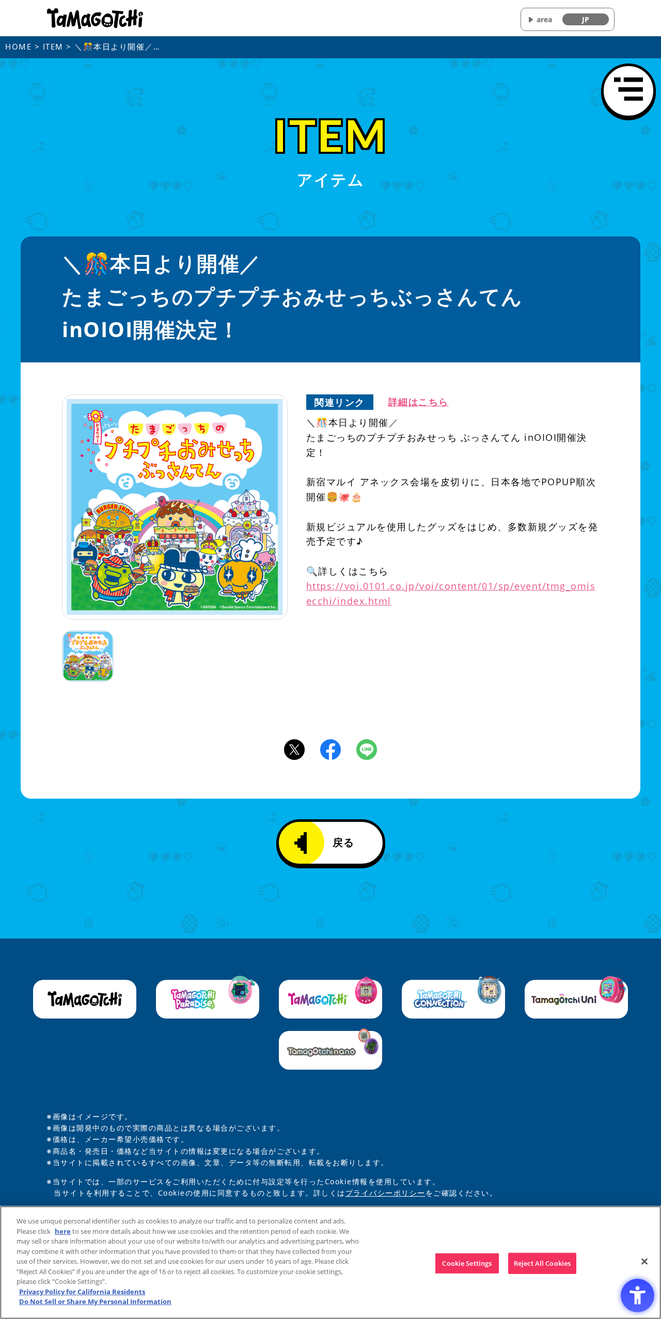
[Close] (644, 1261)
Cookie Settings (467, 1262)
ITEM (53, 46)
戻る (344, 842)
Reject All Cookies (542, 1262)
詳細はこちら (418, 401)
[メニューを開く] (628, 90)
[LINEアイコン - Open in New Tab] (366, 748)
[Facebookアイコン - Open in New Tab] (330, 748)
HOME (18, 46)
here (63, 1231)
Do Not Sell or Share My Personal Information (95, 1301)
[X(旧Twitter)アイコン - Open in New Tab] (294, 748)
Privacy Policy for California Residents (82, 1291)
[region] (330, 1262)
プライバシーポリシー (385, 1193)
